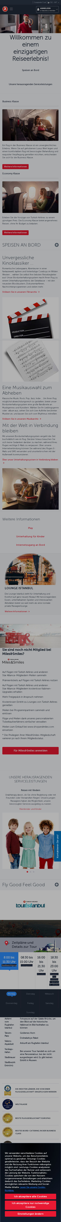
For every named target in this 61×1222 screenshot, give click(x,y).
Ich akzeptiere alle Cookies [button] (30, 1196)
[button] (30, 1214)
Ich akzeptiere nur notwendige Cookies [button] (30, 1205)
